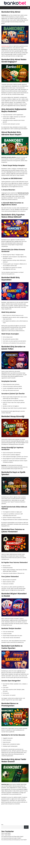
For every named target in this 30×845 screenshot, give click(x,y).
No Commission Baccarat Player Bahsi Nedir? (12, 836)
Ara (2, 824)
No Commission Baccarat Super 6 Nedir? (11, 838)
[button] (28, 8)
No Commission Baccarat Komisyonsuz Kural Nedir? (14, 839)
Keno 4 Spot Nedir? (6, 833)
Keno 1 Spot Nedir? (6, 835)
